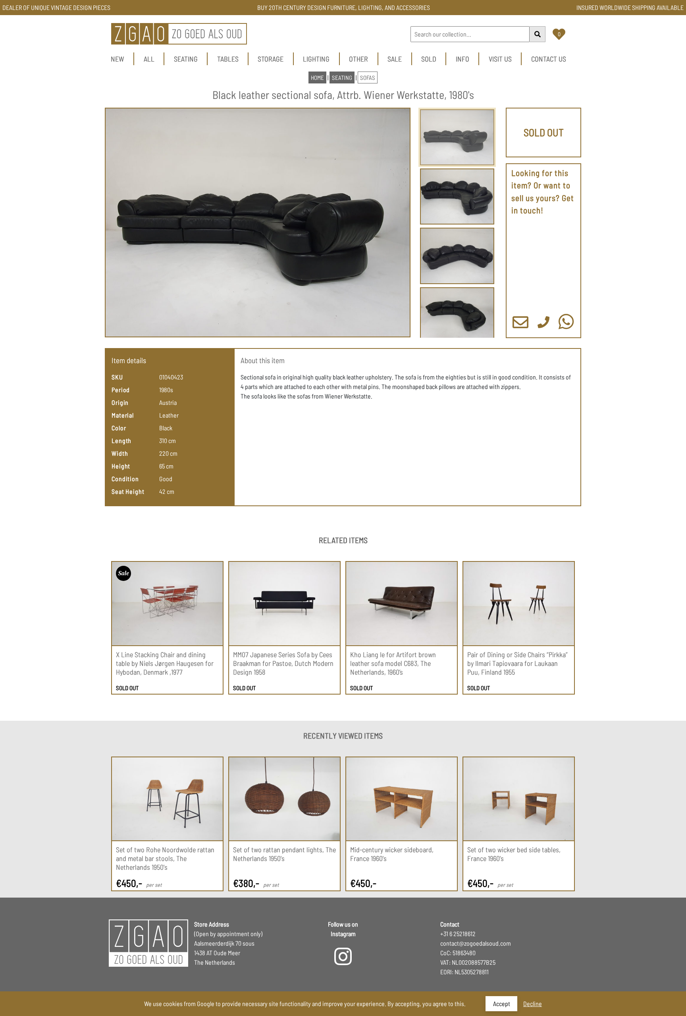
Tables (228, 58)
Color (119, 428)
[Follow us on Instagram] (343, 961)
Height (121, 466)
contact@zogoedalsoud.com (475, 943)
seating (342, 77)
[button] (258, 222)
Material (123, 415)
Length (121, 440)
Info (462, 58)
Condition (125, 478)
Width (120, 453)
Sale (394, 58)
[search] (537, 34)
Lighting (316, 58)
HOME (317, 77)
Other (358, 58)
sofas (367, 77)
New (117, 58)
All (149, 58)
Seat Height (128, 491)
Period (121, 389)
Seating (186, 58)
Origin (120, 402)
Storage (270, 58)
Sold (428, 58)
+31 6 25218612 (458, 933)
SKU (117, 377)
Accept (501, 1003)
